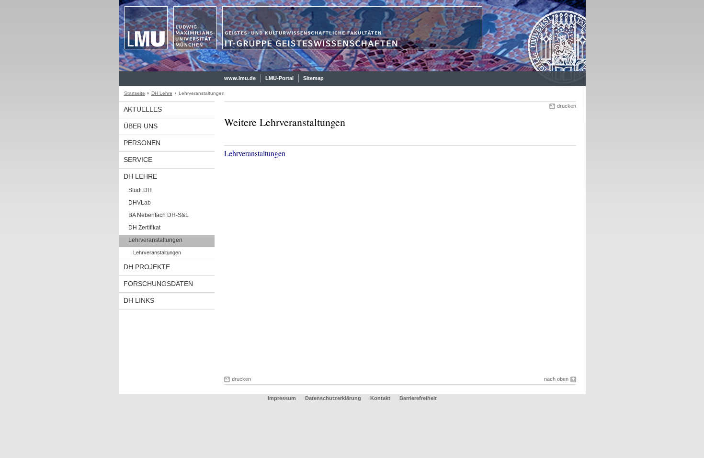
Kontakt (380, 398)
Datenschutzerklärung (333, 398)
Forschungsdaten (158, 283)
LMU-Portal (279, 78)
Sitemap (313, 78)
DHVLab (139, 202)
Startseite (134, 93)
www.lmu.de (240, 78)
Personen (142, 143)
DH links (139, 300)
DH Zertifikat (144, 227)
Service (138, 159)
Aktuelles (143, 109)
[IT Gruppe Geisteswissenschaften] (352, 69)
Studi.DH (140, 190)
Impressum (282, 398)
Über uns (141, 126)
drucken (566, 106)
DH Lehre (161, 93)
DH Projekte (147, 267)
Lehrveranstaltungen (155, 240)
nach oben (556, 379)
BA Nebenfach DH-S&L (158, 215)
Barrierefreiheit (418, 398)
